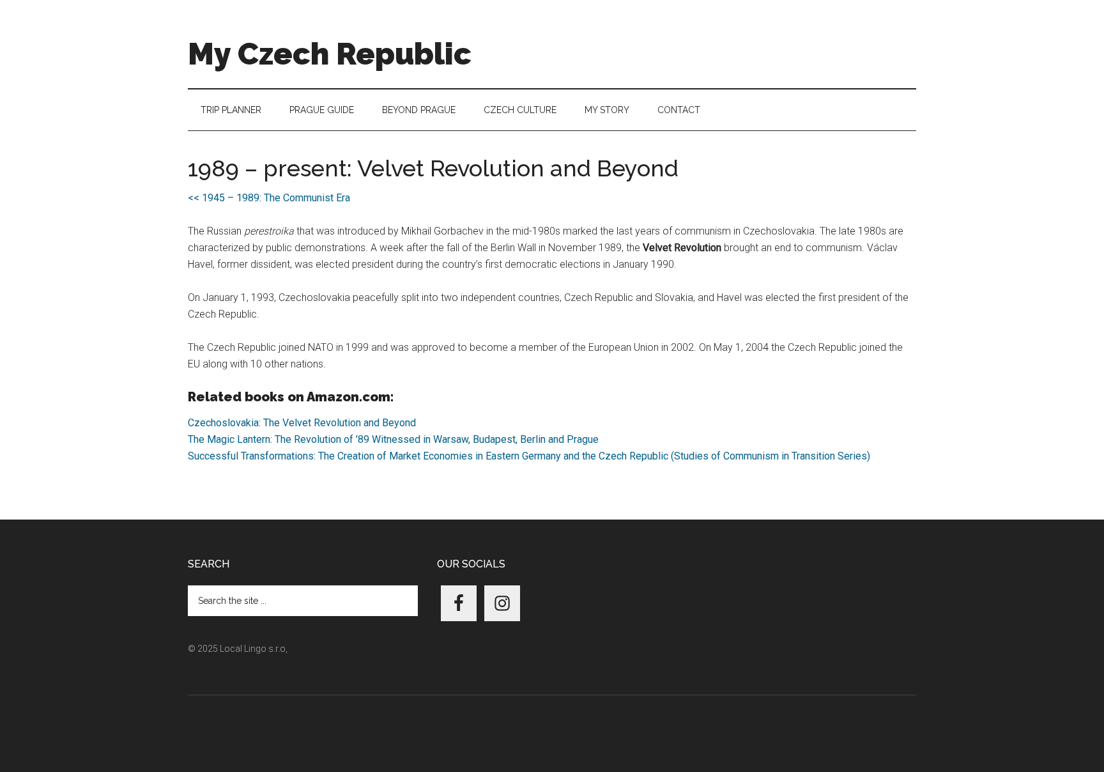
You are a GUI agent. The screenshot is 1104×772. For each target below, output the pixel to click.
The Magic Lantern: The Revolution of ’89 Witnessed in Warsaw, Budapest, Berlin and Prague (393, 439)
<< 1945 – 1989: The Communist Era (269, 198)
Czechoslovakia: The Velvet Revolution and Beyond (302, 423)
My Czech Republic (329, 54)
